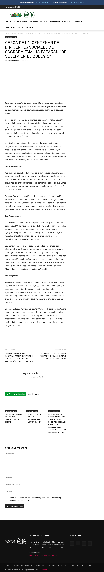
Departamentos (20, 21)
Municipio (33, 21)
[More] (46, 66)
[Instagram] (89, 7)
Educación (77, 21)
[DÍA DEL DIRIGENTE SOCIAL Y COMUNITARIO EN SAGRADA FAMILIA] (35, 405)
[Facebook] (84, 7)
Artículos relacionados (16, 394)
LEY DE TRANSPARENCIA (43, 2)
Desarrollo (55, 21)
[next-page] (10, 437)
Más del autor (33, 394)
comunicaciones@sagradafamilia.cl (44, 555)
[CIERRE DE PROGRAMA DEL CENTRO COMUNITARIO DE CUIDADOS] (14, 405)
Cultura (43, 21)
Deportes (66, 21)
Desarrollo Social (18, 34)
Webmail (43, 570)
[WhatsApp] (40, 66)
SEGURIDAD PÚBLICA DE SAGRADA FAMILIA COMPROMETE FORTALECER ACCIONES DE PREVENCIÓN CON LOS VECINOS (19, 357)
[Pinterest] (34, 66)
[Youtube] (97, 7)
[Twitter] (93, 7)
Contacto (29, 27)
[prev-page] (6, 437)
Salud (20, 27)
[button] (96, 21)
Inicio (8, 21)
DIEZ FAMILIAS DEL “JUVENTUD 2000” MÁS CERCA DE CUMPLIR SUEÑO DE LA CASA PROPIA (53, 356)
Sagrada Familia (13, 60)
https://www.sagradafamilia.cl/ (33, 377)
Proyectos (10, 27)
